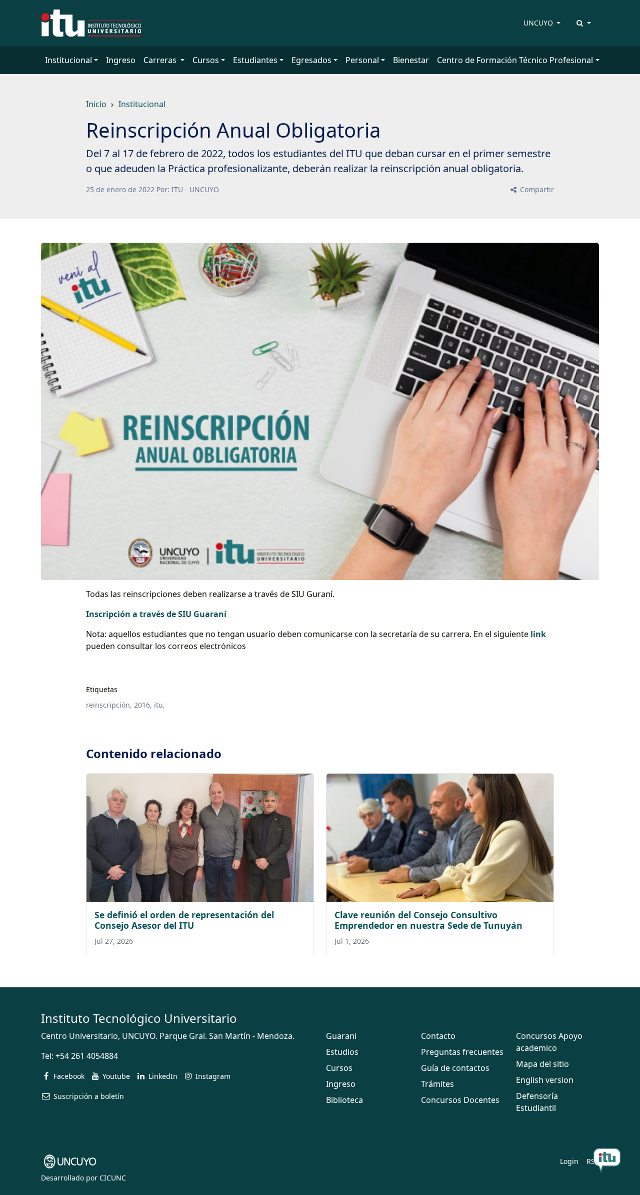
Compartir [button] (536, 189)
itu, (159, 705)
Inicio (96, 104)
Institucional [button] (68, 60)
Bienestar (411, 60)
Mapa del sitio (542, 1063)
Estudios (342, 1051)
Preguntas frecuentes (462, 1051)
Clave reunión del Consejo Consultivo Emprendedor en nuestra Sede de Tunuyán (428, 920)
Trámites (437, 1083)
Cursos (339, 1067)
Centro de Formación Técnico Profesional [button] (515, 60)
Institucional (142, 104)
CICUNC (113, 1177)
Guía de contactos (455, 1067)
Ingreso (121, 60)
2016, (143, 705)
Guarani (341, 1035)
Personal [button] (362, 60)
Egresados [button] (312, 60)
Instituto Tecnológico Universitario (139, 1018)
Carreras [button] (161, 60)
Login (569, 1161)
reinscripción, (109, 705)
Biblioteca (344, 1099)
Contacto (438, 1035)
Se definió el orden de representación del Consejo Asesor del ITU (184, 920)
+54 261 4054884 (87, 1055)
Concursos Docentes (460, 1099)
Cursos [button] (205, 60)
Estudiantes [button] (255, 60)
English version (545, 1079)
